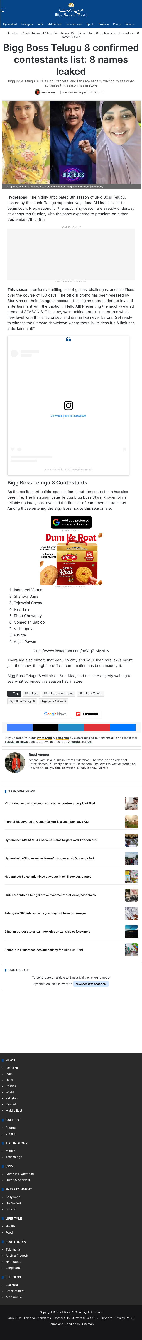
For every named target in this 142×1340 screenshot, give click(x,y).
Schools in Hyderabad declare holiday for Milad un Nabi (44, 950)
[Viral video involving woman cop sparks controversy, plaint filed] (131, 803)
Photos (117, 24)
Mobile (10, 1151)
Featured (12, 1068)
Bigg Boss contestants (58, 693)
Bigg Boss (31, 693)
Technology (14, 1157)
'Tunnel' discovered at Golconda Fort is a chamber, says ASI (47, 822)
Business (104, 24)
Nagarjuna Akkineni (53, 701)
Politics (11, 1086)
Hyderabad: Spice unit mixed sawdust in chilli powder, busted (48, 876)
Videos (130, 24)
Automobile (14, 1297)
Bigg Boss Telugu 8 (22, 701)
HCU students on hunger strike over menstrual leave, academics (50, 895)
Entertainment (74, 24)
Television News (57, 33)
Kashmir (11, 1104)
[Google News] (55, 714)
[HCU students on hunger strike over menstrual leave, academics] (131, 895)
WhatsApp (44, 738)
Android (74, 741)
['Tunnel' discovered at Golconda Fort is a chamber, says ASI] (131, 821)
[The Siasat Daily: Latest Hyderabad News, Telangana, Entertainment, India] (71, 10)
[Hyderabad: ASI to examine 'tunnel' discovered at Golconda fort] (131, 858)
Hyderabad (10, 24)
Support (106, 1318)
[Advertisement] (71, 254)
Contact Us (62, 1318)
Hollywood (13, 1203)
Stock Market (15, 1291)
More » (103, 768)
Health (10, 1226)
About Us (14, 1318)
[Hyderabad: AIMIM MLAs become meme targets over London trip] (131, 840)
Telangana (27, 24)
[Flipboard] (87, 714)
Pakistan (12, 1098)
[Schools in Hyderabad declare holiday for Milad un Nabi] (131, 949)
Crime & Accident (18, 1180)
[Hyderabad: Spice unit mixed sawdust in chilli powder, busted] (131, 876)
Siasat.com (14, 33)
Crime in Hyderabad (20, 1174)
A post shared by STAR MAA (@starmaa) (68, 469)
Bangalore (13, 1268)
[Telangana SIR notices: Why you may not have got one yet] (131, 913)
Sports (90, 24)
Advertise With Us (85, 1318)
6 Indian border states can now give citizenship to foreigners (47, 931)
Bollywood (13, 1197)
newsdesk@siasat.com (90, 984)
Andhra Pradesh (17, 1255)
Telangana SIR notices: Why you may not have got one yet (46, 913)
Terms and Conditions (64, 1324)
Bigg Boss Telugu (90, 693)
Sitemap (88, 1324)
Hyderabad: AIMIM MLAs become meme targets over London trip (51, 840)
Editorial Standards (37, 1318)
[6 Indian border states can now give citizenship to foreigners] (131, 931)
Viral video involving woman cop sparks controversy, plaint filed (50, 803)
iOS (89, 741)
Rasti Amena (48, 92)
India (40, 24)
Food (9, 1232)
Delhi (9, 1080)
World (10, 1092)
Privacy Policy (124, 1318)
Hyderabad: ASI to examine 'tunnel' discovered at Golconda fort (49, 858)
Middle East (55, 24)
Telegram (62, 738)
